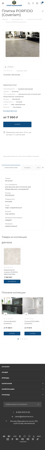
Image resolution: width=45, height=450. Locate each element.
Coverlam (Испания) (11, 75)
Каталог (6, 367)
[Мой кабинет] (37, 3)
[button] (18, 339)
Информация (8, 389)
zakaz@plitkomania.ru (24, 416)
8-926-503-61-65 (23, 412)
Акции (5, 372)
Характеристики (11, 167)
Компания (7, 383)
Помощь (6, 395)
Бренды (5, 378)
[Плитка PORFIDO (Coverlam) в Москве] (22, 44)
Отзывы (27, 167)
